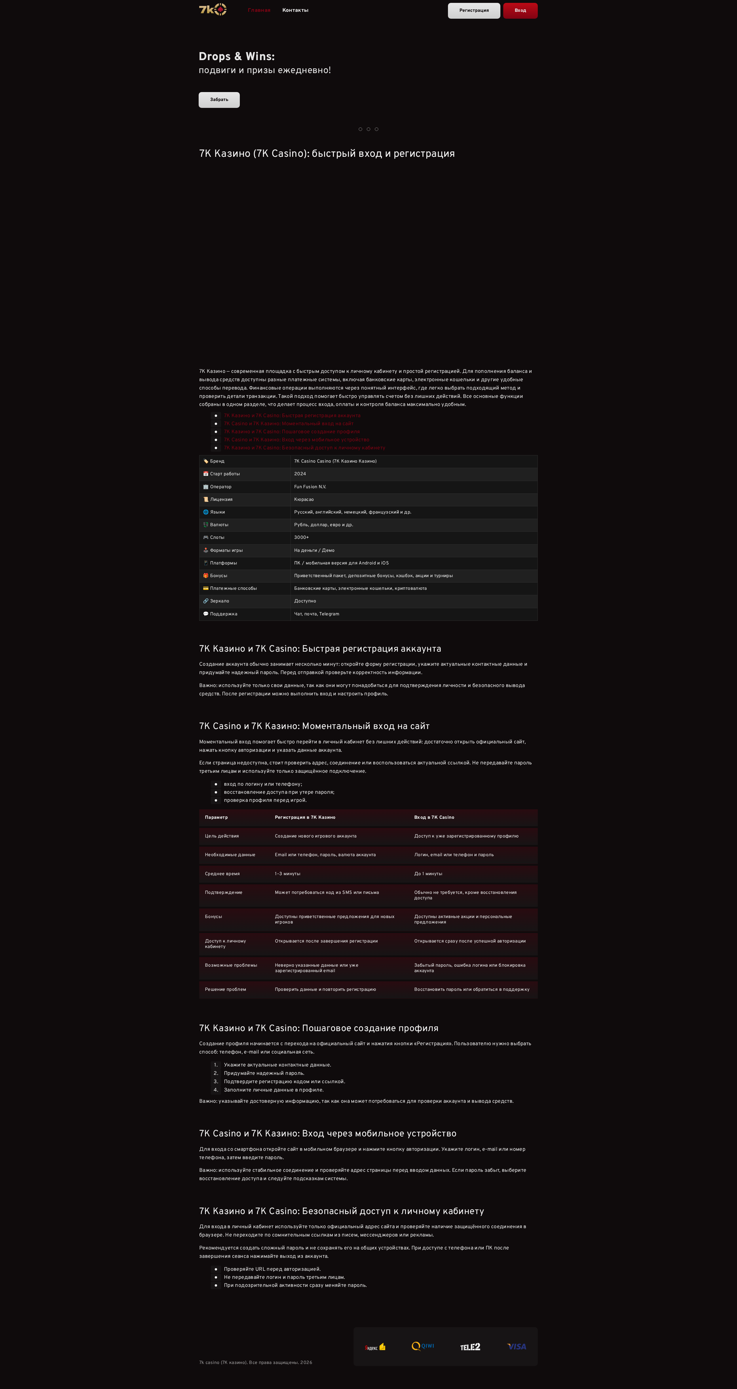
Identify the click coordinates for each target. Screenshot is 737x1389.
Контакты (295, 10)
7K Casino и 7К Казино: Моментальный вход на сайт (289, 424)
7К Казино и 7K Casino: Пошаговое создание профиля (292, 432)
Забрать (219, 100)
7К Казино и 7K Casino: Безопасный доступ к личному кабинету (304, 448)
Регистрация (474, 11)
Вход (520, 11)
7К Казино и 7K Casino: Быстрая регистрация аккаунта (292, 416)
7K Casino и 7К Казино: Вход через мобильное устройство (296, 440)
